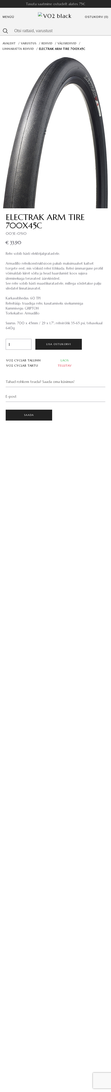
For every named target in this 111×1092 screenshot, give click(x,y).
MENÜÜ (8, 16)
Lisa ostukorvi (58, 344)
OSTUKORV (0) (96, 16)
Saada (29, 415)
